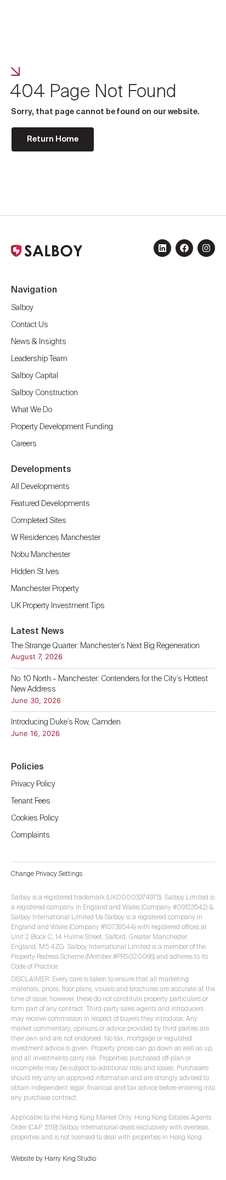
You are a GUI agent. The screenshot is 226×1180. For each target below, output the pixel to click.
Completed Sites (38, 521)
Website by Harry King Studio (53, 1159)
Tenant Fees (31, 801)
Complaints (30, 835)
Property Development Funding (62, 427)
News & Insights (38, 342)
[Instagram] (206, 248)
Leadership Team (39, 359)
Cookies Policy (35, 818)
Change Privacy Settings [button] (46, 874)
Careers (24, 444)
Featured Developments (50, 504)
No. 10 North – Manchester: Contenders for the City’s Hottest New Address (109, 684)
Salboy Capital (34, 376)
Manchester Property (45, 589)
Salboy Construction (44, 393)
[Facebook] (184, 248)
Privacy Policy (33, 784)
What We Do (31, 410)
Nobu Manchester (40, 555)
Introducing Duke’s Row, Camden (66, 722)
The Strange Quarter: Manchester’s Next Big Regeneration (106, 646)
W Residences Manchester (55, 538)
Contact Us (29, 325)
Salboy (22, 308)
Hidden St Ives (35, 572)
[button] (191, 18)
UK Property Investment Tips (58, 606)
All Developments (40, 487)
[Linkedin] (162, 248)
